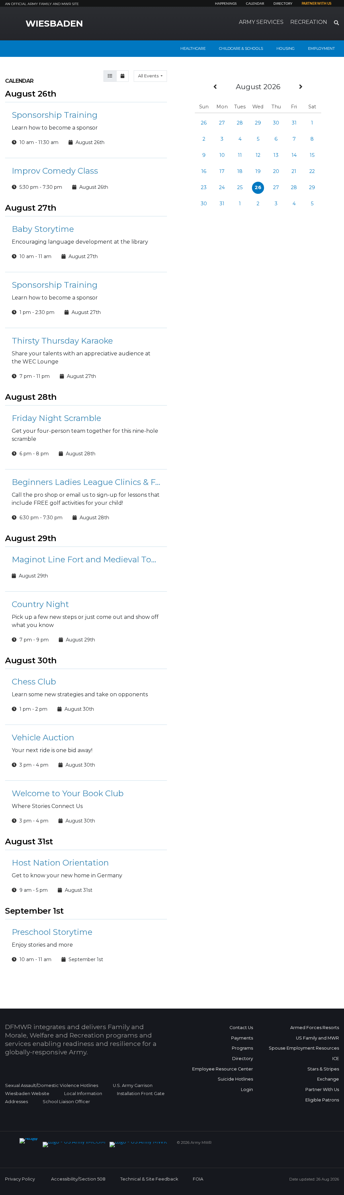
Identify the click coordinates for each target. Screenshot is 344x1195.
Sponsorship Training (54, 115)
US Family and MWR (317, 1038)
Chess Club (34, 682)
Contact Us (241, 1027)
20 (276, 171)
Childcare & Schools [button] (241, 48)
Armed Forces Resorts (314, 1027)
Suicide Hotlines (235, 1079)
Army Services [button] (261, 22)
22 (312, 171)
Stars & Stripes (323, 1068)
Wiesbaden (54, 24)
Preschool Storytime (52, 932)
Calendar (255, 3)
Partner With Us (322, 1089)
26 (204, 123)
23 (204, 187)
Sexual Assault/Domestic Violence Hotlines (51, 1085)
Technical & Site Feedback (149, 1179)
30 (276, 123)
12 (258, 155)
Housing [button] (285, 48)
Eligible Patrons (322, 1099)
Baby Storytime (43, 229)
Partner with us (316, 3)
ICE (335, 1058)
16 (203, 171)
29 (258, 123)
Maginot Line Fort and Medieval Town (86, 559)
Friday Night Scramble (56, 418)
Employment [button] (321, 48)
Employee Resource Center (222, 1068)
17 (221, 171)
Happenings (225, 3)
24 (222, 187)
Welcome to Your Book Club (68, 793)
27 (222, 123)
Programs (242, 1048)
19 (258, 171)
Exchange (328, 1079)
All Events (149, 75)
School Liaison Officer (66, 1101)
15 (312, 155)
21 (294, 171)
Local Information (83, 1093)
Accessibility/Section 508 (78, 1179)
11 (240, 155)
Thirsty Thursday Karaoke (62, 341)
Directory (282, 3)
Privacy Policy (20, 1179)
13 (275, 155)
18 (240, 171)
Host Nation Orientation (60, 863)
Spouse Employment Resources (304, 1048)
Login (247, 1089)
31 (294, 123)
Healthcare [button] (193, 48)
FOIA (198, 1179)
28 (240, 123)
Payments (242, 1038)
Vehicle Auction (43, 737)
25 (240, 187)
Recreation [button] (308, 22)
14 (294, 155)
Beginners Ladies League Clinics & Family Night (86, 482)
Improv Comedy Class (55, 171)
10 (222, 155)
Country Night (40, 604)
